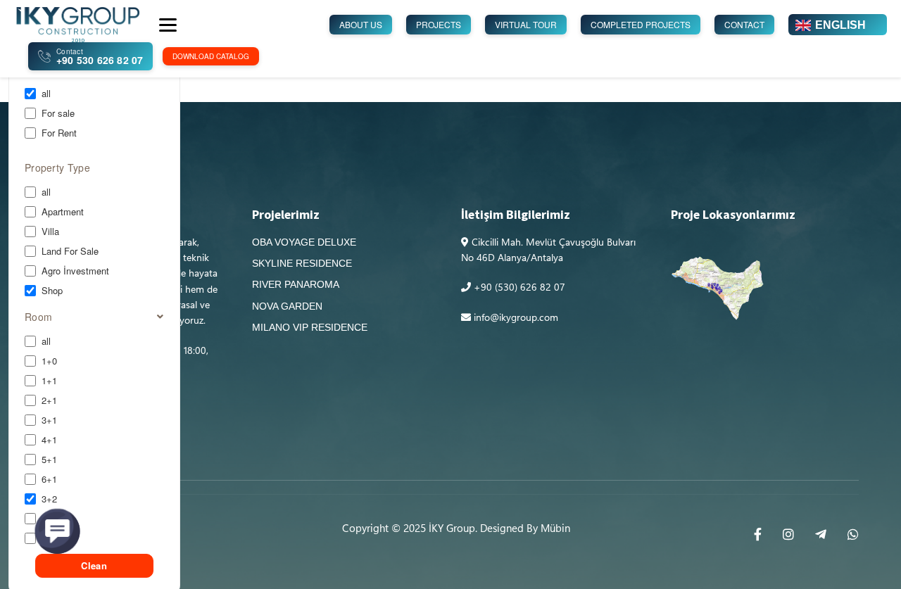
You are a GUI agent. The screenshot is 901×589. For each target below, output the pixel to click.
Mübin (555, 528)
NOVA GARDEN (287, 306)
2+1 (49, 400)
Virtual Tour (526, 24)
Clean (94, 565)
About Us (360, 24)
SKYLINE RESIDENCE (302, 263)
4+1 (49, 439)
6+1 (49, 479)
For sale (58, 113)
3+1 (49, 420)
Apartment (63, 211)
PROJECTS (438, 24)
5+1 (49, 459)
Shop (52, 290)
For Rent (59, 133)
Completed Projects (641, 24)
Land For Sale (70, 251)
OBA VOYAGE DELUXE (304, 242)
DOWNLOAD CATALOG (210, 56)
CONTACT (744, 24)
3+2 (49, 499)
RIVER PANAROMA (295, 284)
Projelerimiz (286, 216)
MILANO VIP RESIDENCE (309, 327)
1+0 (49, 361)
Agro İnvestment (75, 271)
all (46, 93)
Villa (50, 231)
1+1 (49, 380)
